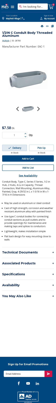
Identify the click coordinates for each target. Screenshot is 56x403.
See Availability (28, 175)
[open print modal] (42, 26)
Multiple (5, 40)
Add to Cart (28, 158)
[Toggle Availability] (28, 285)
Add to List (28, 167)
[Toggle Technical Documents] (28, 252)
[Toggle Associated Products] (28, 263)
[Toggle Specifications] (28, 274)
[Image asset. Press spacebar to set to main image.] (28, 109)
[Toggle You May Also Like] (28, 296)
